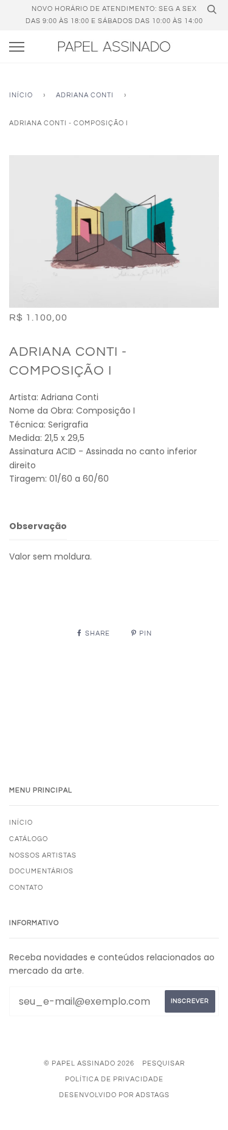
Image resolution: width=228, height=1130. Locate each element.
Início (21, 95)
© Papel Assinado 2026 (89, 1063)
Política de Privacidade (114, 1079)
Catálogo (28, 839)
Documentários (41, 871)
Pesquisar (163, 1063)
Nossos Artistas (43, 855)
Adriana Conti (85, 95)
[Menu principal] (16, 47)
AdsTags (153, 1095)
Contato (26, 887)
